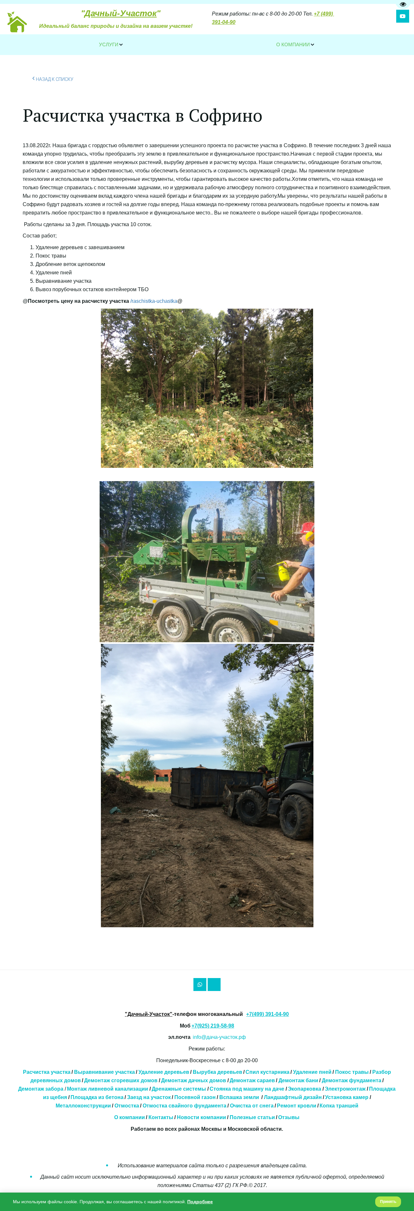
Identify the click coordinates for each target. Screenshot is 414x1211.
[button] (111, 44)
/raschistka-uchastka (153, 301)
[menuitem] (111, 44)
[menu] (207, 44)
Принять (388, 1201)
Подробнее (200, 1201)
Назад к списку (54, 79)
